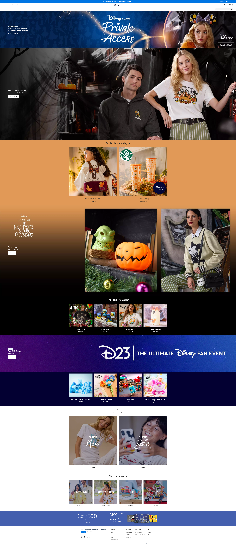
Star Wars (112, 535)
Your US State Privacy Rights (117, 543)
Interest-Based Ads (150, 543)
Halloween (101, 9)
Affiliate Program (138, 530)
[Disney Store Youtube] (92, 537)
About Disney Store (138, 532)
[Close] (232, 2)
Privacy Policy (89, 532)
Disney (112, 532)
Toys (121, 9)
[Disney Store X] (87, 537)
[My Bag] (233, 5)
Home (133, 9)
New (90, 9)
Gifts (142, 9)
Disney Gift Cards (138, 529)
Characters (113, 529)
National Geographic (114, 539)
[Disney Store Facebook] (82, 537)
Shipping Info (128, 534)
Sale (146, 9)
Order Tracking (128, 530)
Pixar (111, 534)
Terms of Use (94, 543)
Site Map (149, 532)
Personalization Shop (139, 535)
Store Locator (24, 5)
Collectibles (127, 9)
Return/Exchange (129, 532)
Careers (149, 530)
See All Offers (228, 1)
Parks (137, 9)
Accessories (115, 9)
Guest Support (5, 5)
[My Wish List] (230, 5)
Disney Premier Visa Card (15, 5)
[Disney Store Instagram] (84, 537)
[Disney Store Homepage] (118, 5)
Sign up (83, 532)
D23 (148, 529)
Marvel (112, 537)
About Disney (144, 543)
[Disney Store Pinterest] (90, 537)
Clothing (108, 9)
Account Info (128, 535)
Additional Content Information (102, 543)
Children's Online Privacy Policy (136, 543)
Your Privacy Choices (126, 543)
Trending (95, 9)
